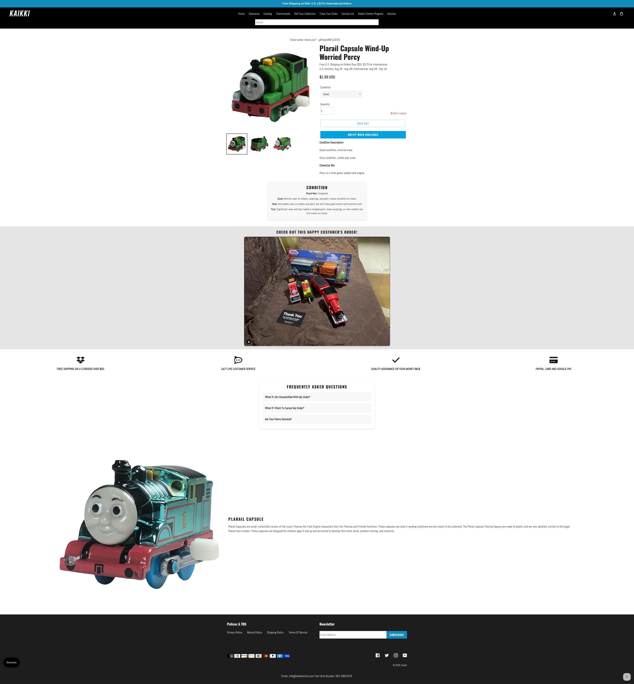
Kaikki (404, 665)
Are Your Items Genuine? (278, 419)
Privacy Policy (234, 632)
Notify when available (363, 135)
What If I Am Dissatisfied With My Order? (287, 397)
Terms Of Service (298, 632)
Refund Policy (254, 632)
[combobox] (317, 22)
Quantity (325, 104)
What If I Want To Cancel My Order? (284, 408)
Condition (325, 87)
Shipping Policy (275, 632)
